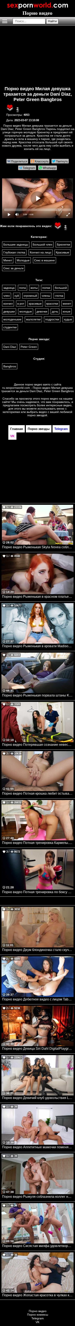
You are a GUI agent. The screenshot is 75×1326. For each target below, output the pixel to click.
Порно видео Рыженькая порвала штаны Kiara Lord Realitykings (38, 695)
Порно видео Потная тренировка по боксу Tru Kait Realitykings (38, 892)
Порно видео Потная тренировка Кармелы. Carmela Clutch (38, 842)
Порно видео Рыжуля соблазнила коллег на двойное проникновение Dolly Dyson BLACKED (38, 1196)
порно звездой (37, 415)
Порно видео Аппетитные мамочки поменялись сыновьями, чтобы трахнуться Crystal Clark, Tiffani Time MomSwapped (38, 1147)
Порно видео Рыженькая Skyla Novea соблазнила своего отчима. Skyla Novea (38, 547)
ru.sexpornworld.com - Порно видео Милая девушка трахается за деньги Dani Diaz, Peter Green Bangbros (37, 389)
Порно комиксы (37, 1314)
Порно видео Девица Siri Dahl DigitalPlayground (38, 1048)
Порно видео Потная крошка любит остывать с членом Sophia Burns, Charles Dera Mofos (38, 793)
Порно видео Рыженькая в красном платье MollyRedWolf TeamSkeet (38, 596)
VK (37, 1322)
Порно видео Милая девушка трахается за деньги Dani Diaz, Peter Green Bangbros (37, 94)
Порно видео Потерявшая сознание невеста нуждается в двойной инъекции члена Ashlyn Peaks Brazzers (38, 744)
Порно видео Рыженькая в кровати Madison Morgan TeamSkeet (38, 646)
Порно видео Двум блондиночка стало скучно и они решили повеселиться (38, 950)
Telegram (37, 1318)
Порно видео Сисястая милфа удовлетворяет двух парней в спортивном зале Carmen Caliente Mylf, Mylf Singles (38, 1246)
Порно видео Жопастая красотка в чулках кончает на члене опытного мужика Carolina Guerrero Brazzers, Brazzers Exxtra (38, 1295)
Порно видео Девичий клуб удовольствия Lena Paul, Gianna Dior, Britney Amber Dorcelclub (38, 1098)
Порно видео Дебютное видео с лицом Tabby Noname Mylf (38, 999)
